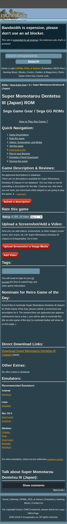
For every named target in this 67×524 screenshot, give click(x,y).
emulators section (55, 459)
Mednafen (6, 406)
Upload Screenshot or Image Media (26, 246)
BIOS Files (59, 68)
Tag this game (16, 146)
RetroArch (6, 394)
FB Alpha (6, 432)
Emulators (47, 68)
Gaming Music (10, 72)
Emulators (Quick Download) (23, 157)
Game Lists (43, 76)
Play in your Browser (19, 153)
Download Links (17, 150)
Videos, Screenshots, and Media (25, 142)
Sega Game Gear (18, 85)
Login (12, 68)
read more (21, 194)
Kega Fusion (7, 417)
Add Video (10, 255)
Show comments (33, 485)
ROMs (5, 85)
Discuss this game (18, 161)
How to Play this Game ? (33, 121)
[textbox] (18, 271)
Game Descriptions (19, 134)
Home (4, 68)
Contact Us (37, 503)
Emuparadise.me (30, 517)
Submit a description (17, 201)
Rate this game (17, 138)
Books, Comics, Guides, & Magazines (38, 72)
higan (4, 436)
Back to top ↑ (59, 490)
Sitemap (14, 499)
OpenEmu (6, 421)
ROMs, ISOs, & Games (28, 68)
